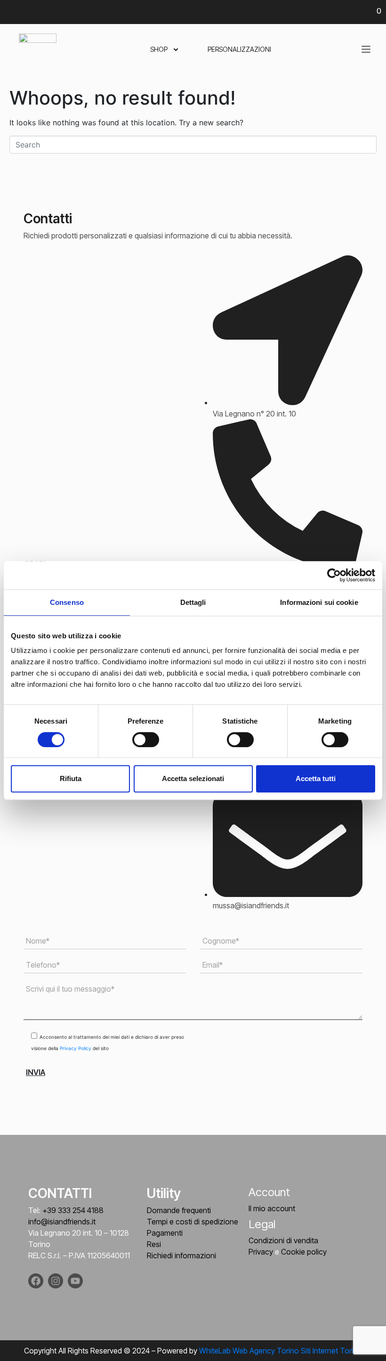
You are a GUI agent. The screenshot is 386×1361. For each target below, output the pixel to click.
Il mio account (272, 1208)
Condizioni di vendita (283, 1240)
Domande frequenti (179, 1210)
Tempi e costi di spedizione (192, 1221)
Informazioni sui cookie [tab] (319, 602)
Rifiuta (70, 778)
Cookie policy (304, 1251)
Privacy (261, 1251)
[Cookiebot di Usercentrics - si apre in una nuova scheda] (334, 575)
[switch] (145, 739)
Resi (154, 1244)
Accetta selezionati (193, 778)
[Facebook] (35, 1280)
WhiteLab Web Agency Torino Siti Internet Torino (280, 1350)
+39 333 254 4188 (73, 1210)
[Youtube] (75, 1280)
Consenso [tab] (67, 602)
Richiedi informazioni (181, 1255)
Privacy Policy (76, 1048)
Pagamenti (165, 1233)
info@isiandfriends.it (62, 1221)
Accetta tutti (316, 778)
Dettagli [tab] (193, 602)
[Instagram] (55, 1280)
